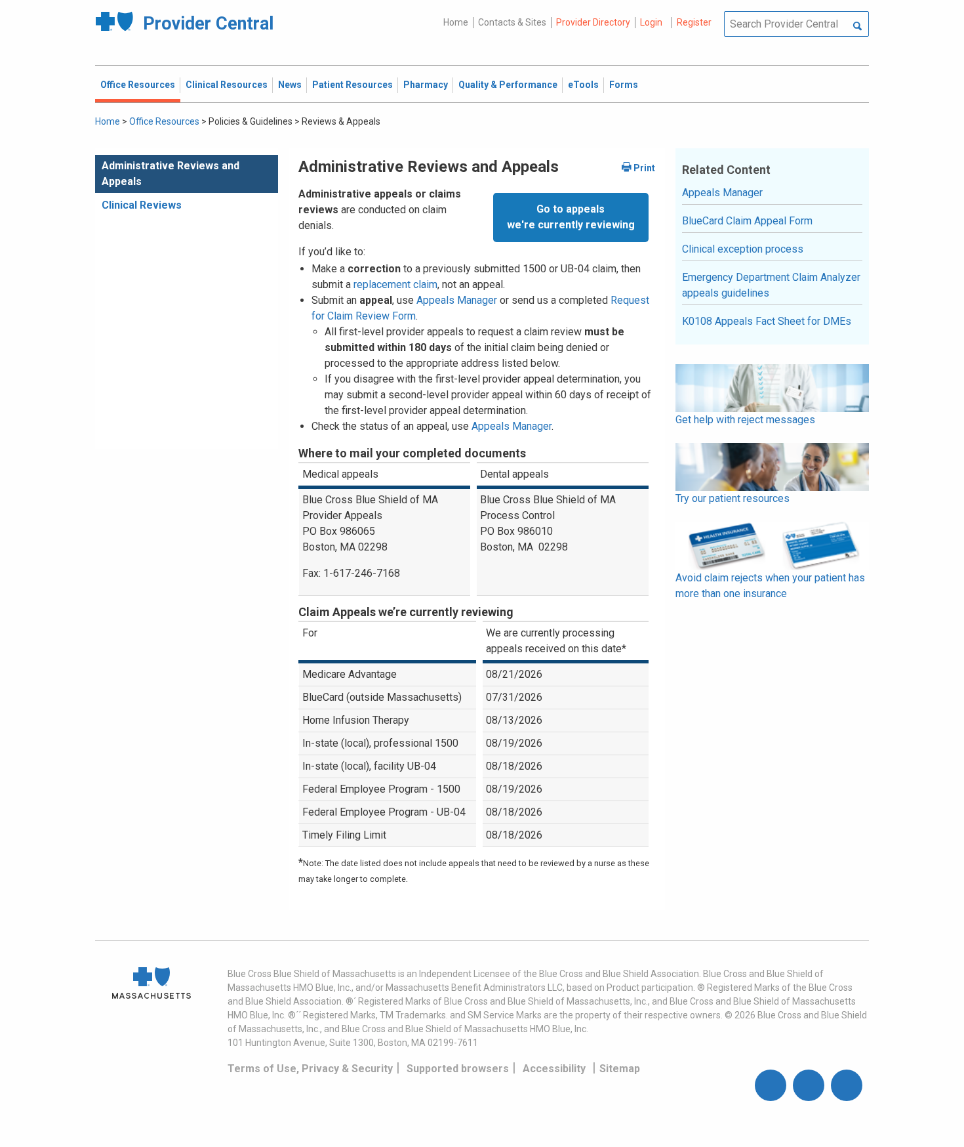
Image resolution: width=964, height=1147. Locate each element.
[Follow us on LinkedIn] (846, 1085)
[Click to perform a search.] (857, 27)
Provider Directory (593, 22)
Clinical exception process (742, 249)
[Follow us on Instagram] (808, 1085)
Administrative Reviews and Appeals (170, 173)
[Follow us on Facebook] (770, 1085)
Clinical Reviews (142, 205)
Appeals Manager (456, 300)
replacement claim (395, 284)
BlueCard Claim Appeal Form (747, 221)
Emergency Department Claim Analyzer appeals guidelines (771, 285)
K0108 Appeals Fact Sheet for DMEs (766, 321)
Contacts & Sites (512, 22)
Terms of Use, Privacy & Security (310, 1068)
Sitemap (619, 1068)
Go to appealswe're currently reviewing (571, 217)
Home (455, 22)
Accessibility (554, 1068)
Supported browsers (458, 1068)
